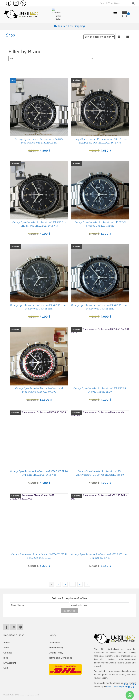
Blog (5, 657)
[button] (115, 14)
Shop (6, 647)
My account (9, 662)
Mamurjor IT (34, 695)
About (6, 642)
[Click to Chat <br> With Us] (129, 695)
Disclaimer (54, 642)
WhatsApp (119, 686)
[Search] (133, 3)
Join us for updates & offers (69, 598)
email (108, 686)
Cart (5, 667)
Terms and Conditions (60, 657)
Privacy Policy (56, 647)
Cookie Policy (56, 652)
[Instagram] (13, 627)
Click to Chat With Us (130, 685)
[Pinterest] (20, 627)
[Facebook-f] (6, 627)
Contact (7, 652)
